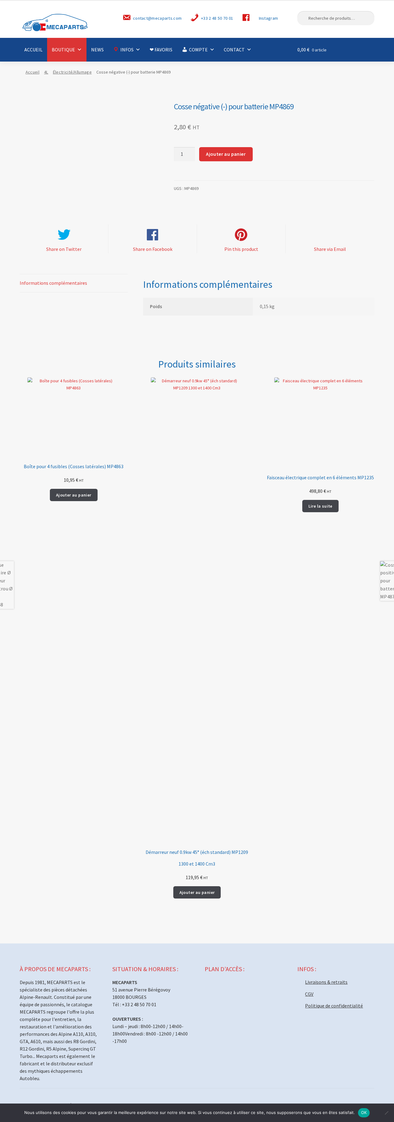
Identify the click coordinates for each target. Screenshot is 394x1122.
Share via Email (330, 249)
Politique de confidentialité (334, 1006)
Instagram (268, 18)
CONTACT (234, 49)
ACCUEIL (33, 49)
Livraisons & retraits (326, 982)
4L (46, 72)
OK (364, 1112)
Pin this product (241, 249)
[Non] (386, 1113)
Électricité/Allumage (72, 72)
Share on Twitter (64, 249)
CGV (309, 994)
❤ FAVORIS (161, 49)
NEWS (97, 49)
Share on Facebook (152, 249)
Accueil (32, 72)
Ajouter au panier (226, 154)
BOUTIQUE (63, 49)
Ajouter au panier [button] (73, 495)
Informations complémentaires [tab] (53, 283)
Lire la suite (320, 506)
